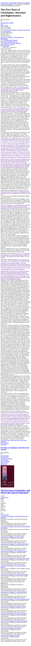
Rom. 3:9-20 (15, 151)
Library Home (4, 2)
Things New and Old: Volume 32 (12, 43)
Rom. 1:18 (15, 89)
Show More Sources (6, 36)
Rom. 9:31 (15, 192)
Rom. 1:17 (15, 255)
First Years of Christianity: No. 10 (9, 41)
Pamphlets (6, 46)
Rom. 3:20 (15, 206)
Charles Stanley (12, 2)
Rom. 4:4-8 (15, 418)
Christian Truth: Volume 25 (11, 40)
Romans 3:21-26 (15, 270)
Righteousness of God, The (7, 44)
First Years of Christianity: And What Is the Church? (17, 30)
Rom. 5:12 (15, 110)
